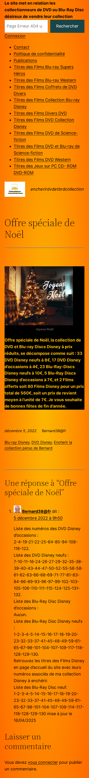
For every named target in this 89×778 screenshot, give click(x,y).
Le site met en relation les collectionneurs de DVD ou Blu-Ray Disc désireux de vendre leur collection (44, 10)
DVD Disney (41, 442)
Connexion (15, 35)
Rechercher (67, 26)
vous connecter (43, 762)
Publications (25, 60)
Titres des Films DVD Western (42, 159)
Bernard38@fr (36, 511)
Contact (21, 47)
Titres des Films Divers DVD (40, 113)
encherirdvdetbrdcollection (57, 189)
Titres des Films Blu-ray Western (45, 80)
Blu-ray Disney (17, 442)
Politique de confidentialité (39, 53)
